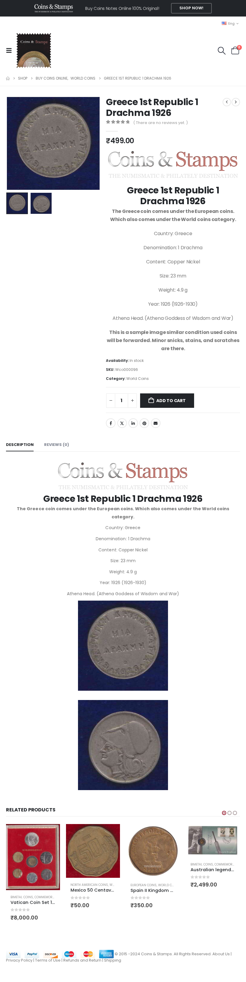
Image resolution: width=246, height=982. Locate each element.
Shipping (112, 960)
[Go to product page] (33, 857)
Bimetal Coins (21, 897)
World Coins (137, 378)
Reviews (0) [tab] (56, 444)
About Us (221, 953)
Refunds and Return (82, 960)
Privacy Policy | (20, 960)
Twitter (122, 423)
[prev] (227, 102)
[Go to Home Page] (8, 78)
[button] (11, 50)
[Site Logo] (34, 50)
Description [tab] (20, 444)
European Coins (143, 885)
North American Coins (89, 885)
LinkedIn (133, 423)
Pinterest (144, 423)
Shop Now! (191, 8)
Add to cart (171, 401)
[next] (236, 102)
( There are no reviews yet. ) (160, 123)
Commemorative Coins (52, 897)
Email (155, 423)
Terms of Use (48, 960)
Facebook (111, 423)
